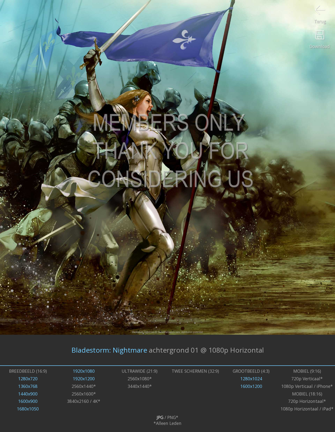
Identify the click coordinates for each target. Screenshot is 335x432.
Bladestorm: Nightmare (109, 350)
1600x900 (28, 401)
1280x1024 (251, 379)
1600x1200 (251, 386)
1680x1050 (28, 409)
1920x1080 (84, 371)
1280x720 (28, 379)
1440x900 (28, 394)
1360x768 (28, 386)
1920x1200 (84, 379)
